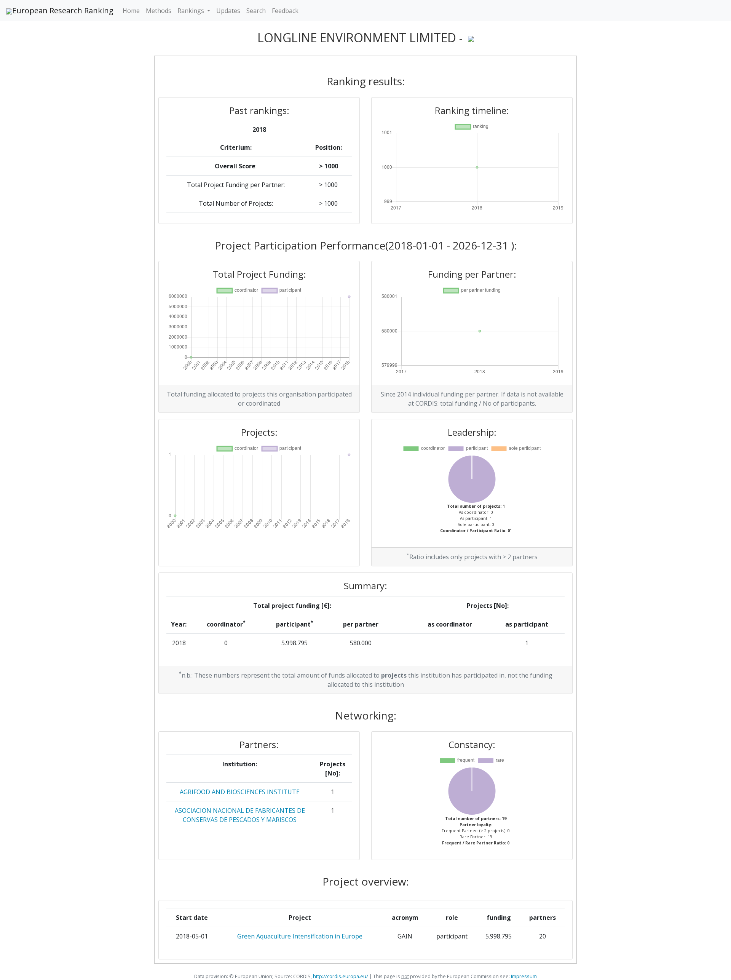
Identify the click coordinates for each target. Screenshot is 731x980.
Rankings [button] (191, 10)
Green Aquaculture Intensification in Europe (299, 936)
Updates (228, 10)
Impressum (523, 976)
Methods (158, 10)
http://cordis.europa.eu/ (340, 976)
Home (131, 10)
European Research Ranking (62, 10)
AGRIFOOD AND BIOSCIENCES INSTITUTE (240, 792)
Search (256, 10)
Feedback (285, 10)
